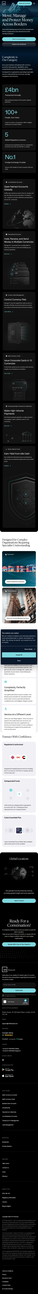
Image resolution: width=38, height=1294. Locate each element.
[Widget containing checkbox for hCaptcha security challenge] (15, 1001)
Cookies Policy (6, 1285)
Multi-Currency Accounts (9, 1095)
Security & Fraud (6, 1278)
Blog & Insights (6, 1206)
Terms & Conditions (7, 1271)
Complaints (5, 1281)
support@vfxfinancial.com (10, 1023)
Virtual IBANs (6, 1108)
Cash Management (7, 1125)
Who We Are (6, 1193)
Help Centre (5, 1163)
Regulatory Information (9, 1198)
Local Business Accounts (9, 1116)
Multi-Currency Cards (8, 1099)
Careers (4, 1202)
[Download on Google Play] (8, 1070)
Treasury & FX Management (10, 1120)
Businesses (5, 1142)
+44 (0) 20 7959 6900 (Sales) (10, 1048)
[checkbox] (3, 995)
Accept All (19, 655)
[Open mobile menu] (34, 3)
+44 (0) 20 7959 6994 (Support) (11, 1051)
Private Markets (7, 1146)
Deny (19, 660)
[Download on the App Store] (8, 1076)
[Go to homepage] (4, 3)
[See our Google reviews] (19, 1034)
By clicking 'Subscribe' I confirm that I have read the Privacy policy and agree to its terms (20, 995)
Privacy (4, 1274)
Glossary (4, 1176)
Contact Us (5, 1168)
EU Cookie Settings (7, 1289)
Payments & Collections (9, 1112)
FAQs (4, 1172)
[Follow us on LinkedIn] (3, 1060)
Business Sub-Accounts (9, 1103)
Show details (28, 649)
